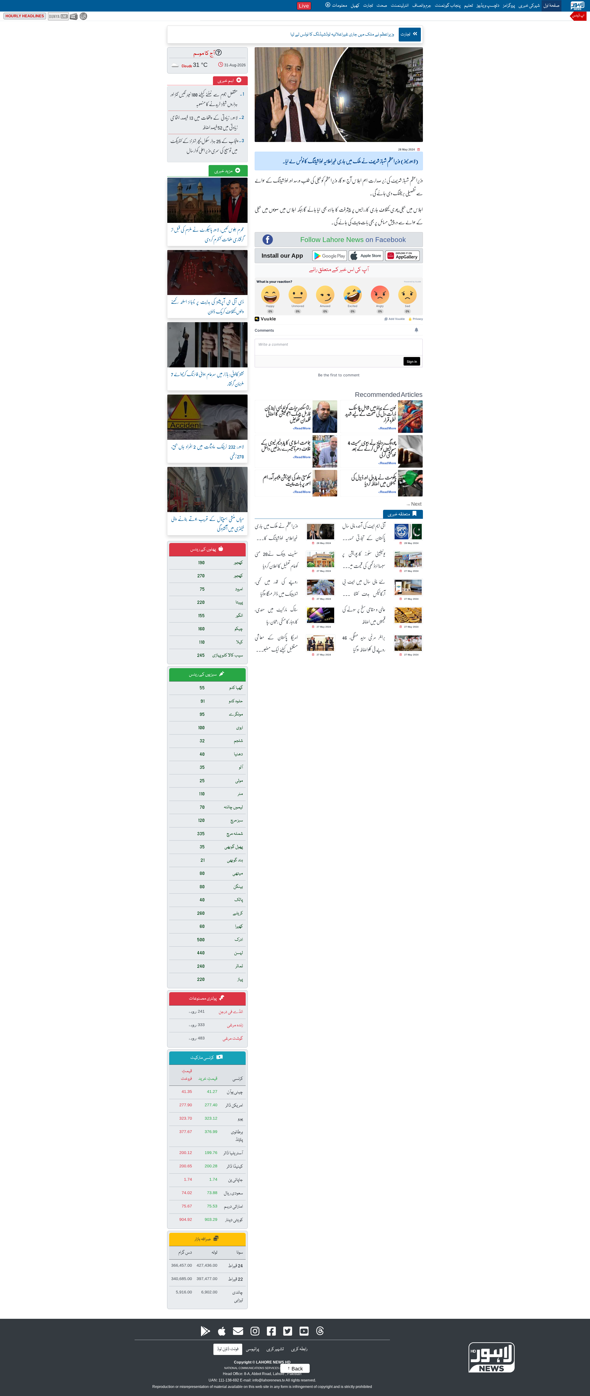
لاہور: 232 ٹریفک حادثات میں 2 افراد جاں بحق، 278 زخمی (207, 451)
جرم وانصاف (421, 5)
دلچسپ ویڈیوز (488, 5)
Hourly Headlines (25, 16)
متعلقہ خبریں (399, 514)
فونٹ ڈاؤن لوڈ (228, 1349)
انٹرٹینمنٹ (400, 5)
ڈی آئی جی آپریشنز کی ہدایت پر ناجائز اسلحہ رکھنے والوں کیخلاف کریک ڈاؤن (207, 306)
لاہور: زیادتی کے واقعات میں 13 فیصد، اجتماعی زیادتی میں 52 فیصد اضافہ (204, 122)
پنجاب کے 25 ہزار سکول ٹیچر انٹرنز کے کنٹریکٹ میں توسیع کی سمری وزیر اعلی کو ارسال (204, 145)
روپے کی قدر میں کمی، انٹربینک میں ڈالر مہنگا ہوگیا (276, 587)
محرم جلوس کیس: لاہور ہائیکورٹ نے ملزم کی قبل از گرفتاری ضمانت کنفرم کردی (207, 234)
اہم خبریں (226, 80)
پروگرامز (509, 5)
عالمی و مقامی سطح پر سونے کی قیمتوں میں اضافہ (363, 615)
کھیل (355, 5)
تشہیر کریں (275, 1349)
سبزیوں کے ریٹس (203, 674)
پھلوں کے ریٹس (203, 549)
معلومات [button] (339, 5)
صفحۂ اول (551, 5)
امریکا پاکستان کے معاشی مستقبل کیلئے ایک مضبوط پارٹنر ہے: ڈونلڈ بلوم (276, 643)
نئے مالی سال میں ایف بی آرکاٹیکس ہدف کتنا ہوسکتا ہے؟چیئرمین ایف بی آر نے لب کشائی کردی (363, 588)
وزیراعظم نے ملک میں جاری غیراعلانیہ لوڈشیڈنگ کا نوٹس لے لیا (276, 532)
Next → (414, 504)
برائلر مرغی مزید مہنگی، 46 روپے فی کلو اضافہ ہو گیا (363, 643)
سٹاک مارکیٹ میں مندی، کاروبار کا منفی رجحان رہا (276, 615)
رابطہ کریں (299, 1349)
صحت (382, 5)
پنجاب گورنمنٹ (447, 5)
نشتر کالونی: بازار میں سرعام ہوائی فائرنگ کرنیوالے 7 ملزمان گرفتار (207, 379)
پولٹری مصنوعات (203, 998)
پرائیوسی (252, 1349)
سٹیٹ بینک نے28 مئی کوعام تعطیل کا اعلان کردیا (276, 560)
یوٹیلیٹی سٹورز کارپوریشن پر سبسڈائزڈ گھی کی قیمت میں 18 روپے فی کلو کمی (363, 560)
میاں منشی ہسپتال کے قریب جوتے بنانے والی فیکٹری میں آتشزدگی (207, 523)
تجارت (368, 5)
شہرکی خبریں (529, 5)
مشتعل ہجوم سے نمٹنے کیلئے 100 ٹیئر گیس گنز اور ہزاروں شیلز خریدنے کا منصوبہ (204, 99)
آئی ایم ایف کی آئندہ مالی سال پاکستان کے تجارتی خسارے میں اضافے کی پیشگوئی (363, 532)
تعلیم (468, 5)
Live (304, 6)
